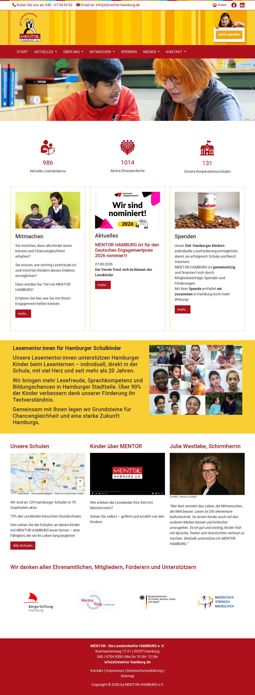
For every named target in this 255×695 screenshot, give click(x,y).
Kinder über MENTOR (116, 446)
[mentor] (29, 27)
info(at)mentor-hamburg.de (118, 5)
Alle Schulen (23, 545)
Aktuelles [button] (44, 52)
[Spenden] (229, 27)
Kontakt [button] (174, 52)
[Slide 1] (117, 115)
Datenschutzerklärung (145, 670)
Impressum (115, 670)
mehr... (23, 314)
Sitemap (127, 676)
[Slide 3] (131, 115)
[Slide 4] (138, 115)
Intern (221, 5)
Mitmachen (29, 236)
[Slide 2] (124, 115)
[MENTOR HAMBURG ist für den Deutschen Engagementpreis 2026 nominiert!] (127, 210)
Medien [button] (150, 52)
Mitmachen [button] (101, 52)
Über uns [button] (71, 52)
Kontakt (96, 670)
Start (22, 52)
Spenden (129, 52)
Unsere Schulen (29, 446)
